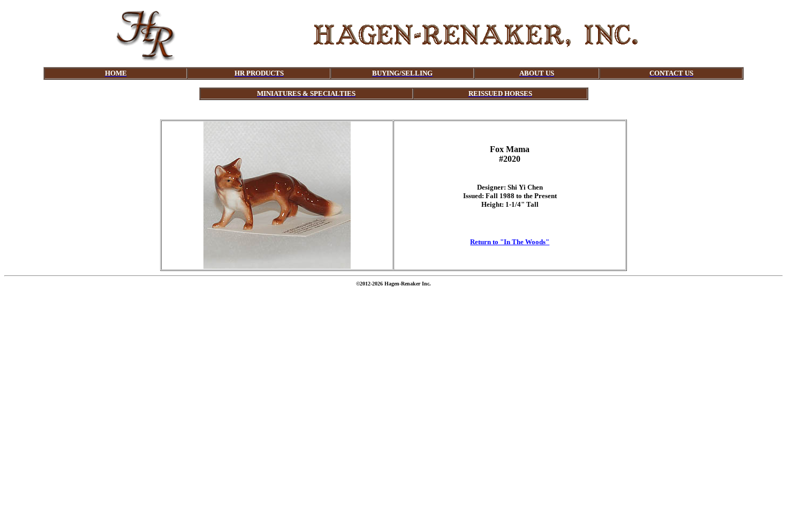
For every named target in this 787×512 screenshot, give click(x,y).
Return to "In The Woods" (509, 242)
